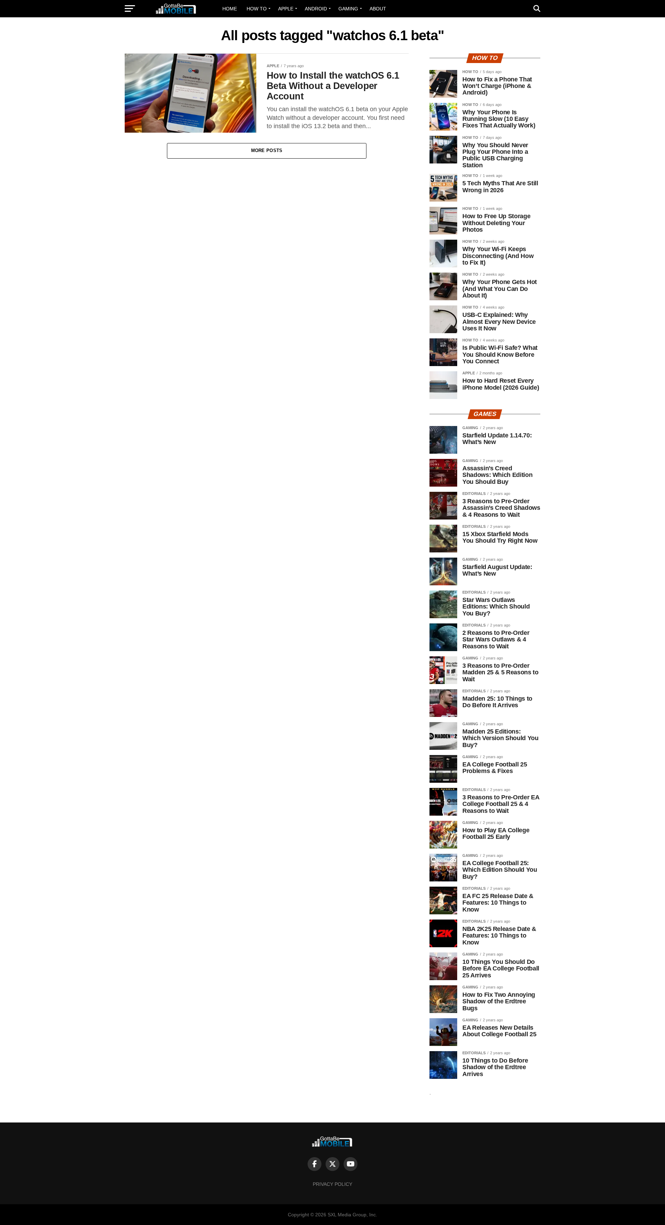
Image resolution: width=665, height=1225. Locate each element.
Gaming (348, 8)
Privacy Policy (332, 1184)
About (378, 8)
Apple (285, 8)
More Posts (267, 150)
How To (257, 8)
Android (316, 8)
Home (229, 8)
